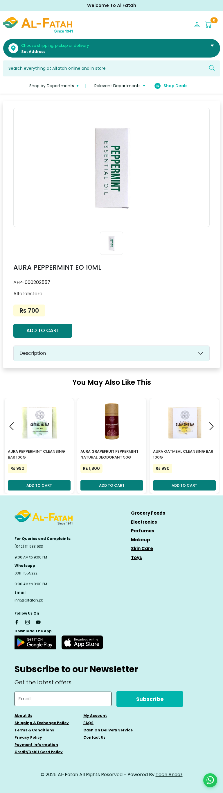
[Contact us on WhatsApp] (210, 780)
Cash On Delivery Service (108, 730)
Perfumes (142, 531)
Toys (136, 557)
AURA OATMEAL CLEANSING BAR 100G (183, 454)
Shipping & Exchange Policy (42, 722)
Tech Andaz (169, 774)
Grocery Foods (148, 513)
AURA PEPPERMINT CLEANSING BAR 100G (36, 454)
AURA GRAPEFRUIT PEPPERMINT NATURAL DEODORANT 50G (109, 454)
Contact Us (94, 737)
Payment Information (36, 744)
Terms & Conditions (34, 730)
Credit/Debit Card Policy (39, 751)
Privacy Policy (28, 737)
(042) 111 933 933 (29, 546)
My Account (95, 715)
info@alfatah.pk (29, 600)
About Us (23, 715)
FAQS (88, 722)
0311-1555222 (26, 573)
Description (32, 353)
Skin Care (142, 548)
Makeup (140, 540)
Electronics (144, 522)
